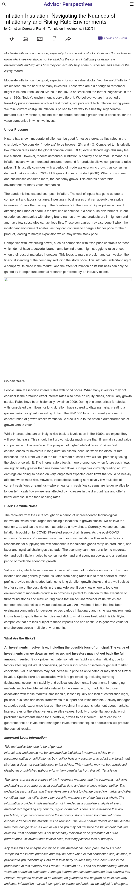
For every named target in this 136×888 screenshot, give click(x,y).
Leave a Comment (115, 38)
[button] (11, 39)
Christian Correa (20, 28)
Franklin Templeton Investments (58, 28)
